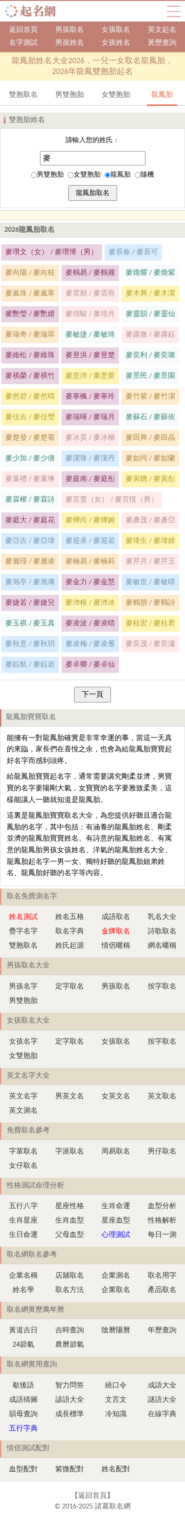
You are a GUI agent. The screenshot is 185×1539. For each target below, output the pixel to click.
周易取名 (115, 1151)
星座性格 (69, 1206)
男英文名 (69, 1096)
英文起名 (162, 30)
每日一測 (162, 1235)
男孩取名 (69, 30)
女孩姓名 (115, 43)
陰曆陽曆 (115, 1330)
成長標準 (69, 1414)
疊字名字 (23, 931)
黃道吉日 (23, 1330)
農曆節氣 (69, 1344)
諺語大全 (69, 1400)
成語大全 (162, 1385)
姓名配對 (115, 1469)
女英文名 (115, 1096)
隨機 (147, 175)
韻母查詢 (23, 1414)
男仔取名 (162, 1151)
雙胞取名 (23, 945)
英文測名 (23, 1110)
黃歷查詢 (162, 43)
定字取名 (69, 986)
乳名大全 (162, 917)
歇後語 (23, 1385)
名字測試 (23, 43)
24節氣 (23, 1344)
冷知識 (116, 1414)
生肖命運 (115, 1206)
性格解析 (162, 1220)
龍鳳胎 (120, 175)
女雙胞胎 (87, 175)
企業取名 (115, 1290)
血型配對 (23, 1469)
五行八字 (23, 1206)
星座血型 (115, 1220)
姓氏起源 (69, 945)
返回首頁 (23, 30)
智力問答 (69, 1385)
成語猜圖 (23, 1400)
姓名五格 (69, 917)
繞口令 (116, 1385)
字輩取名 (23, 1151)
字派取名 (69, 1151)
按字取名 (162, 986)
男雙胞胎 (50, 175)
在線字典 (162, 1414)
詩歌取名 (162, 931)
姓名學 (23, 1290)
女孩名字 (23, 1041)
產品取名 (162, 1290)
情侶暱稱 (115, 945)
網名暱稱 (162, 945)
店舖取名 (69, 1275)
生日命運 (23, 1235)
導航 (174, 11)
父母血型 (69, 1235)
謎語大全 (162, 1400)
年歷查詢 (162, 1330)
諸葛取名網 (33, 11)
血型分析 (162, 1206)
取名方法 (69, 1290)
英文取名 (162, 1096)
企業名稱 (23, 1275)
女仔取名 (23, 1166)
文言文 (116, 1400)
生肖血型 (69, 1220)
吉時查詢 (69, 1330)
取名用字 (162, 1275)
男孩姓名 (69, 43)
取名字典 (69, 931)
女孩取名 (115, 30)
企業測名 (115, 1275)
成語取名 (115, 917)
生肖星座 (23, 1220)
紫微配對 (69, 1469)
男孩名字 (23, 986)
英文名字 (23, 1096)
